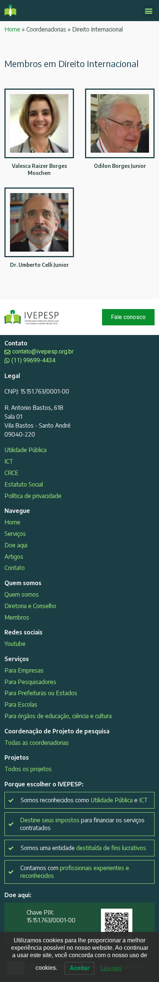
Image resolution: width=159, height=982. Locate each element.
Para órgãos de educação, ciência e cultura (58, 716)
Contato (14, 567)
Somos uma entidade (83, 848)
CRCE (11, 473)
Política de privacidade (32, 496)
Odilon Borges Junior (120, 166)
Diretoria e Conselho (30, 606)
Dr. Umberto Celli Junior (39, 265)
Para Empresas (24, 670)
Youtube (15, 643)
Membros (16, 617)
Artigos (13, 556)
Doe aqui (15, 545)
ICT (8, 461)
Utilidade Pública (25, 450)
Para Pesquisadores (30, 682)
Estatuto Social (23, 484)
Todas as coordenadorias (36, 742)
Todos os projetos (28, 769)
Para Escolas (20, 704)
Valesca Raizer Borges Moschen (39, 169)
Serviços (15, 533)
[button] (148, 10)
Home (12, 29)
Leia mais (111, 968)
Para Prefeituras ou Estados (40, 693)
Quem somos (21, 594)
